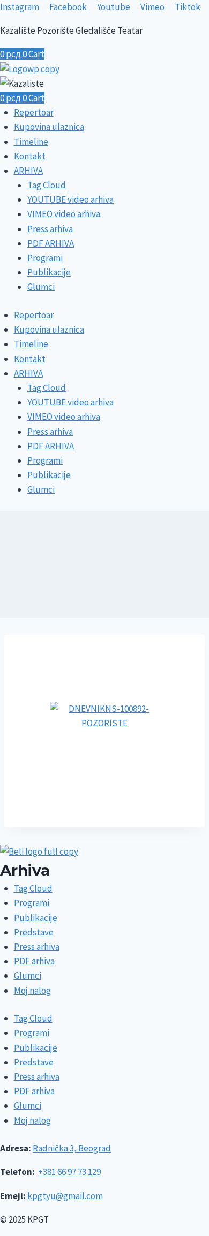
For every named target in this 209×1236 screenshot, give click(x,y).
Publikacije (49, 272)
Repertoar (34, 112)
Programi (45, 258)
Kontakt (30, 156)
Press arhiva (50, 229)
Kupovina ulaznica (49, 127)
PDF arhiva (34, 961)
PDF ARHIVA (50, 243)
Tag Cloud (46, 185)
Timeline (31, 142)
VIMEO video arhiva (63, 214)
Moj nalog (32, 990)
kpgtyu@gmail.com (65, 1196)
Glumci (41, 287)
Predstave (34, 932)
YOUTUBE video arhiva (70, 199)
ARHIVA (28, 170)
